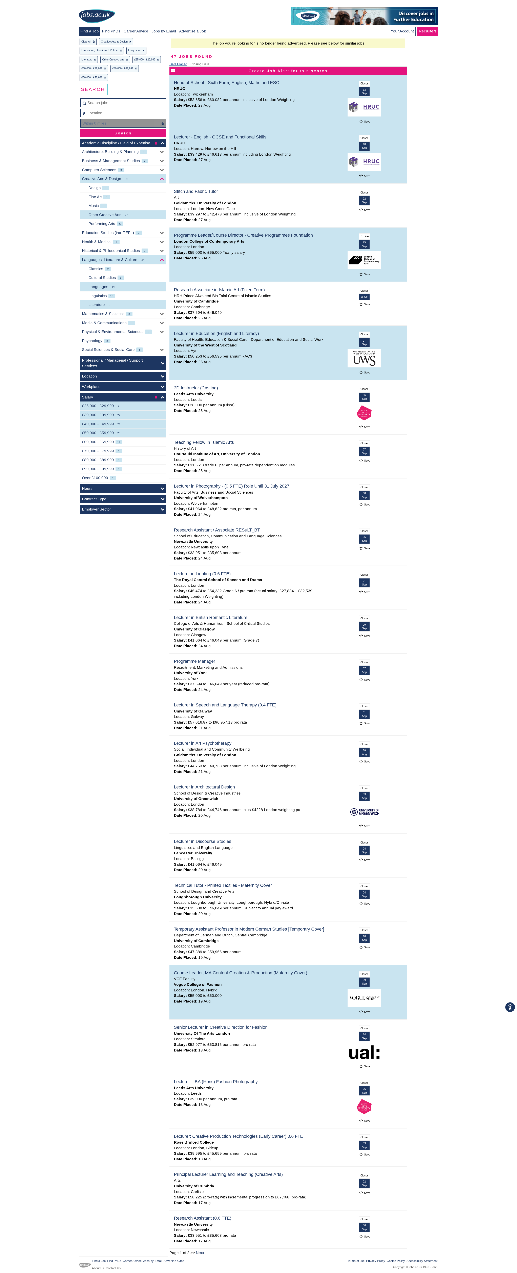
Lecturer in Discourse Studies (202, 841)
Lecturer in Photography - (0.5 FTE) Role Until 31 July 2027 (231, 486)
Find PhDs (111, 31)
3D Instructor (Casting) (196, 387)
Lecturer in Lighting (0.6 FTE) (202, 573)
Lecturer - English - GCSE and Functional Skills (220, 136)
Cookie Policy (396, 1261)
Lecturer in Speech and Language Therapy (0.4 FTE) (225, 704)
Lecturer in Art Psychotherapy (202, 743)
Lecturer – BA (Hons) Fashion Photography (216, 1081)
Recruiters (428, 31)
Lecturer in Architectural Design (204, 786)
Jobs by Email (163, 31)
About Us (98, 1268)
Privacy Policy (375, 1261)
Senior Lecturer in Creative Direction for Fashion (221, 1027)
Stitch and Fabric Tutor (196, 191)
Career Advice (136, 31)
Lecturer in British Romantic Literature (210, 617)
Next (200, 1253)
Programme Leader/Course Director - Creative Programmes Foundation (243, 235)
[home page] (97, 17)
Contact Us (113, 1268)
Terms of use (356, 1261)
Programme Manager (194, 661)
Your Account (402, 31)
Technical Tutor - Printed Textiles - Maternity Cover (223, 885)
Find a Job (89, 31)
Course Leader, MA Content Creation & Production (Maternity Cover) (240, 972)
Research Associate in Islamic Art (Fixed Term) (219, 289)
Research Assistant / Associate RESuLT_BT (217, 529)
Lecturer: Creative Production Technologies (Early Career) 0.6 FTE (238, 1136)
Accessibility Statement (422, 1261)
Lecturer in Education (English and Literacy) (216, 333)
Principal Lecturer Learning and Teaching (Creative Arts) (228, 1174)
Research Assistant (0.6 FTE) (202, 1218)
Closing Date (199, 64)
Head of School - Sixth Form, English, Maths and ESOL (228, 82)
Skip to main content (19, 4)
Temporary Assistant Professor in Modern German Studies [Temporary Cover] (249, 929)
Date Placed (178, 64)
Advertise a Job (192, 31)
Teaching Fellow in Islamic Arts (204, 442)
